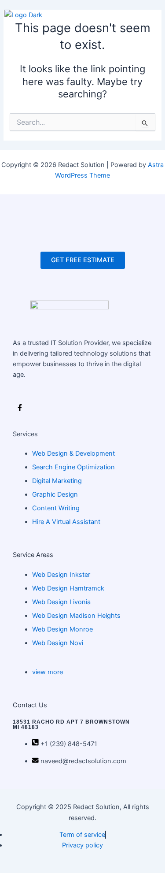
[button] (146, 15)
